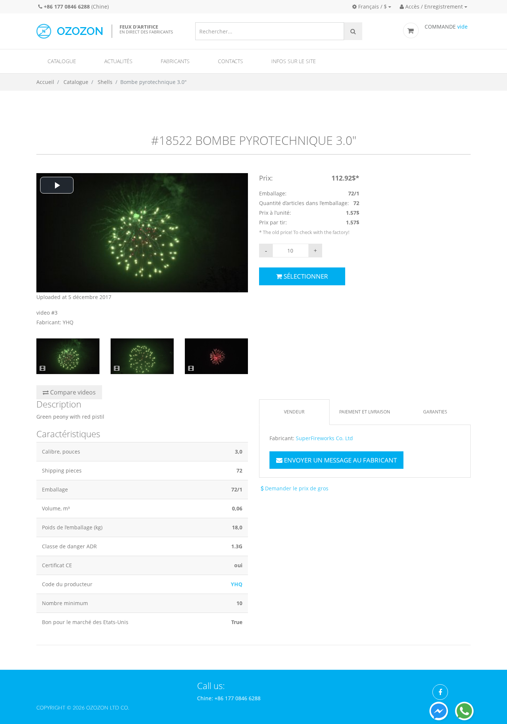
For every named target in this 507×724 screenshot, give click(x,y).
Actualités (118, 61)
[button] (56, 185)
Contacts (230, 61)
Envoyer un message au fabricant (339, 460)
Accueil (45, 81)
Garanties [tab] (435, 412)
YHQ (236, 584)
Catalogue (62, 61)
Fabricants (175, 61)
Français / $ (372, 6)
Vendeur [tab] (294, 412)
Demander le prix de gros (296, 488)
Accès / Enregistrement (433, 6)
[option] (142, 250)
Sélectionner (305, 276)
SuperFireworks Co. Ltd (324, 438)
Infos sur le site (293, 61)
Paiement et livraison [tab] (364, 412)
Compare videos (72, 392)
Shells (105, 81)
